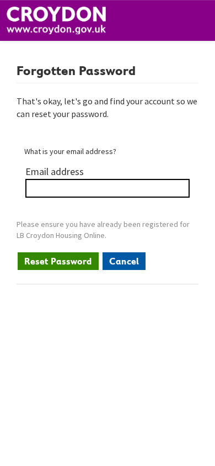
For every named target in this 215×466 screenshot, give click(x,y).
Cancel (124, 261)
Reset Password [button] (58, 261)
